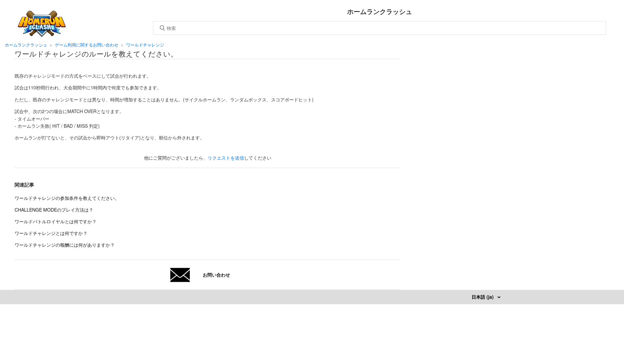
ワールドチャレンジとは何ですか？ (51, 233)
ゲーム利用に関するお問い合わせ (86, 45)
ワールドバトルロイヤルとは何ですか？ (56, 221)
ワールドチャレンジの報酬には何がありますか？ (65, 244)
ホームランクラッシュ (26, 45)
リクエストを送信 (226, 157)
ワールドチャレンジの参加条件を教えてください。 (67, 198)
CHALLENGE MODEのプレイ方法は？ (54, 209)
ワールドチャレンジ (145, 45)
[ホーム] (42, 35)
